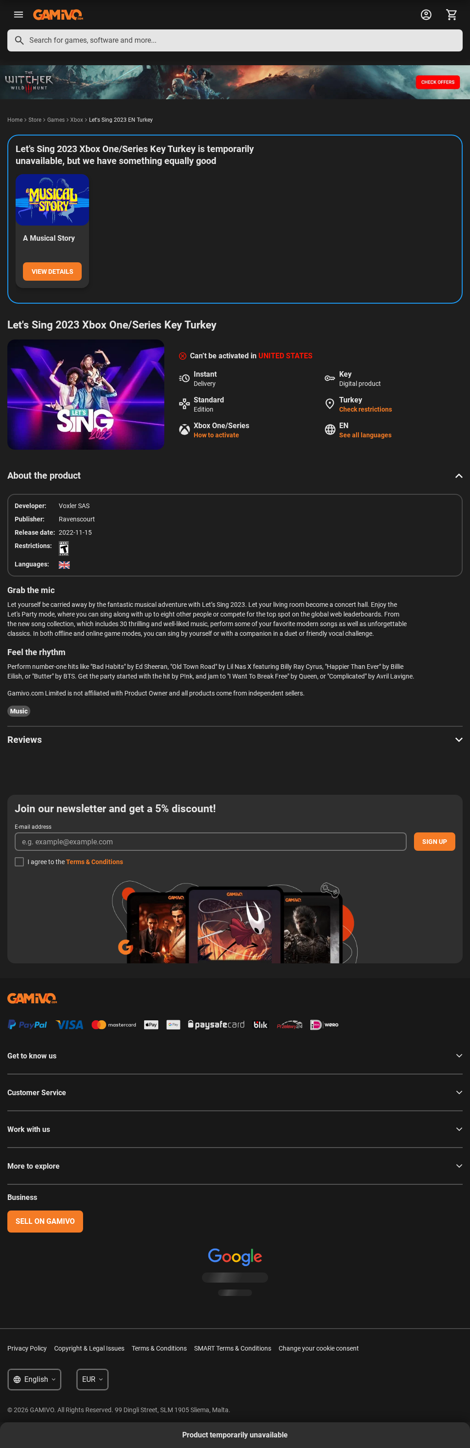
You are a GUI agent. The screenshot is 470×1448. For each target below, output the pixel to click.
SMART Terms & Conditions (232, 1348)
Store (34, 120)
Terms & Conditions (94, 861)
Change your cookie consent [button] (319, 1348)
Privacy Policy (27, 1348)
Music (19, 711)
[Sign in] (426, 15)
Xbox (76, 120)
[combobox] (235, 40)
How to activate (216, 435)
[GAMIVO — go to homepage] (58, 14)
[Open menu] (18, 15)
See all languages (365, 435)
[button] (235, 475)
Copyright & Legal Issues (89, 1348)
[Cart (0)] (452, 15)
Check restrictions (365, 409)
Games (56, 120)
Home (14, 120)
